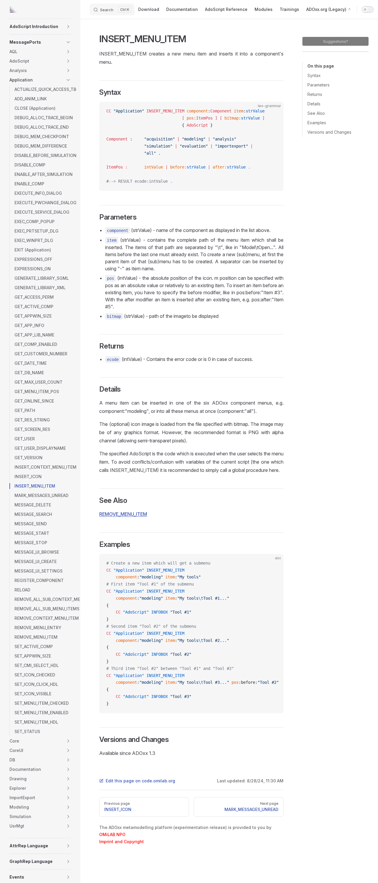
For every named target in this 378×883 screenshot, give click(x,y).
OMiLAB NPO (112, 834)
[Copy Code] (274, 111)
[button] (68, 26)
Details (313, 103)
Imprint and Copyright (121, 841)
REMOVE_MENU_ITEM (123, 514)
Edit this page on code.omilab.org (140, 780)
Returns (314, 94)
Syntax (314, 75)
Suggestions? (335, 41)
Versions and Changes (329, 132)
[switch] (368, 9)
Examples (316, 122)
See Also (316, 113)
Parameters (318, 84)
